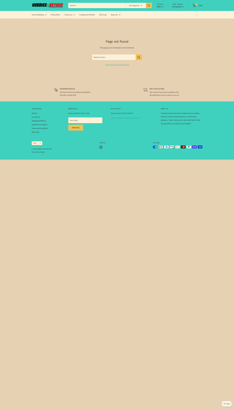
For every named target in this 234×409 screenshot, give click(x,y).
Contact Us (36, 117)
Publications (55, 15)
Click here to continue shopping (117, 65)
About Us (114, 15)
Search (34, 113)
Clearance (68, 15)
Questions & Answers (39, 124)
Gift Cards (103, 15)
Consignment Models (87, 15)
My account (177, 6)
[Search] (149, 5)
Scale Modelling (38, 15)
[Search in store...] (139, 57)
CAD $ (35, 143)
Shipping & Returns (39, 121)
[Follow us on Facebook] (101, 147)
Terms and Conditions (40, 128)
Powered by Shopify (38, 152)
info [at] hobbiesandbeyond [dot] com (125, 118)
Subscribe (75, 127)
